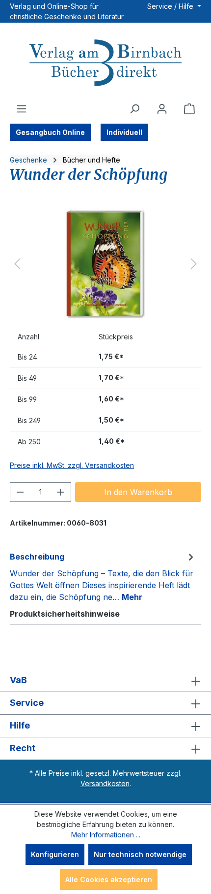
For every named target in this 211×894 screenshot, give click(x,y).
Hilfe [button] (20, 725)
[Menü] (21, 109)
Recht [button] (22, 748)
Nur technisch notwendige (140, 854)
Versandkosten (105, 783)
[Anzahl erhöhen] (61, 492)
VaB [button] (18, 680)
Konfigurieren (55, 854)
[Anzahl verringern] (20, 492)
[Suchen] (134, 109)
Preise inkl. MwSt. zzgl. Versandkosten (72, 465)
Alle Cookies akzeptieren (108, 879)
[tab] (103, 576)
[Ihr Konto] (162, 109)
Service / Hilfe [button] (171, 6)
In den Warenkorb (138, 492)
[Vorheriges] (17, 264)
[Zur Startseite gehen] (105, 64)
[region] (105, 263)
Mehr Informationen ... (105, 834)
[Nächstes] (193, 264)
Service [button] (27, 702)
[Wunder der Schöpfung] (105, 263)
